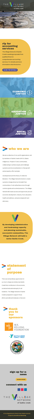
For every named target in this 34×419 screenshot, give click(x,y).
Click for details (10, 70)
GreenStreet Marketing (20, 415)
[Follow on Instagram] (22, 389)
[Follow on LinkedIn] (25, 389)
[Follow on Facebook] (19, 389)
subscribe (21, 379)
